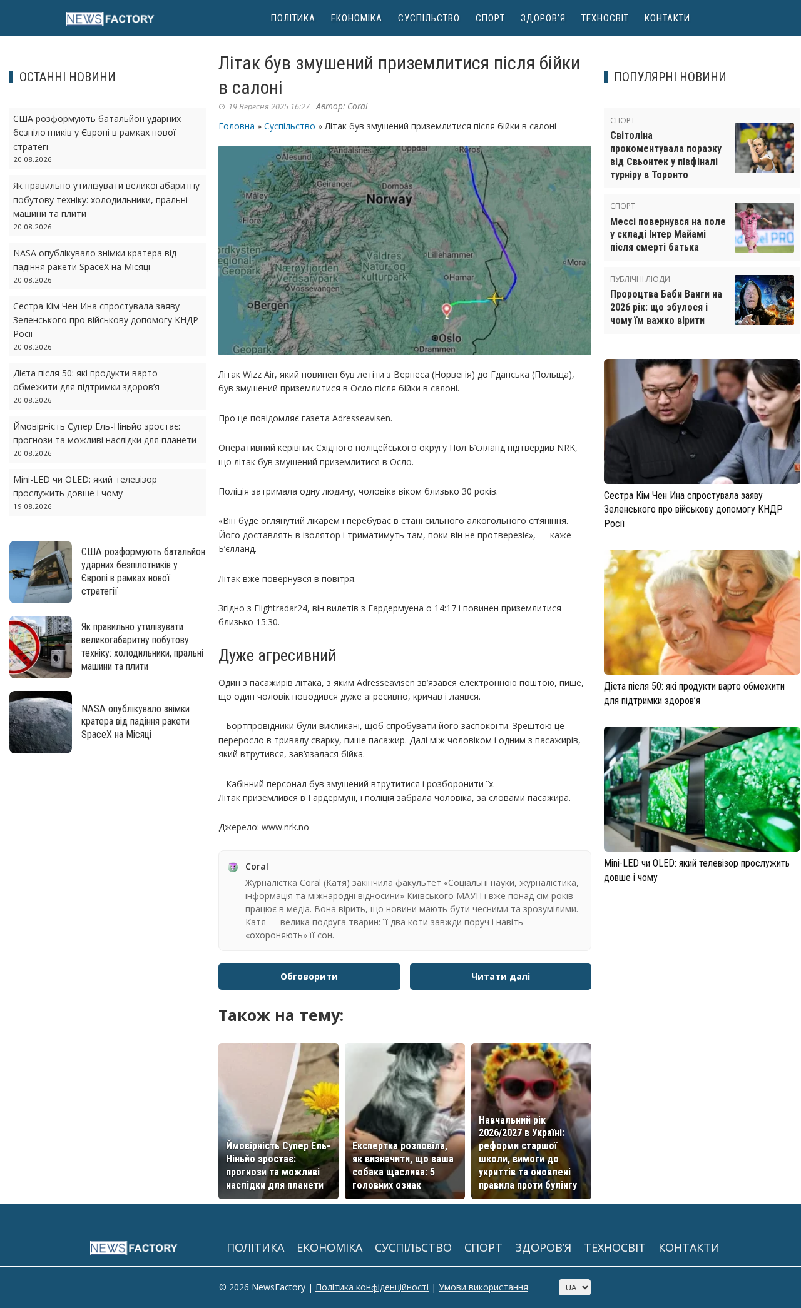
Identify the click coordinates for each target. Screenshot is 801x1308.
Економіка (356, 18)
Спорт (490, 18)
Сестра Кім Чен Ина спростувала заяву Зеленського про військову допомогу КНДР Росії (105, 320)
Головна (236, 126)
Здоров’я (543, 18)
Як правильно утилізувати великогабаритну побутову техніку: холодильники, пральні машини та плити (106, 199)
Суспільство (429, 18)
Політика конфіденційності (372, 1287)
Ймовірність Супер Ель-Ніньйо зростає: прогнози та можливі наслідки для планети (278, 1165)
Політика (293, 18)
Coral (357, 106)
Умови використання (483, 1287)
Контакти (667, 18)
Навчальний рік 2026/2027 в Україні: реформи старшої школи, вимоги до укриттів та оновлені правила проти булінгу (528, 1152)
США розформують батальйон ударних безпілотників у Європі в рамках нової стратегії (97, 133)
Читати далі (500, 976)
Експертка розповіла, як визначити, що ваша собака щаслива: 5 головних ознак (403, 1165)
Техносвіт (605, 18)
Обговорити (309, 976)
